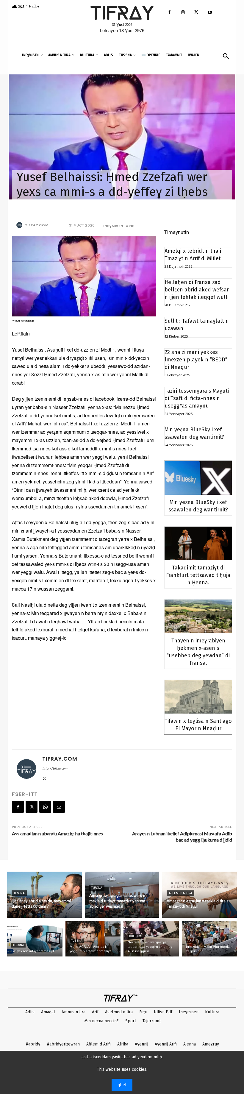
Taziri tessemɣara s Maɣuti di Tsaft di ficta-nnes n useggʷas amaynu (197, 398)
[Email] (59, 807)
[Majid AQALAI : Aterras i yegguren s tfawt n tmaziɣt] (93, 938)
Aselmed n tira (180, 893)
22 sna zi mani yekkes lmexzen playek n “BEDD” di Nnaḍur (196, 359)
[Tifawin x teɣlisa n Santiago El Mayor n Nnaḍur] (198, 697)
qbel (122, 1084)
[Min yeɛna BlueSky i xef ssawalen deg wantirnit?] (198, 478)
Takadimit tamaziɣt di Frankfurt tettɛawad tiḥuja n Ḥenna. (198, 575)
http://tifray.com (54, 768)
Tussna (19, 893)
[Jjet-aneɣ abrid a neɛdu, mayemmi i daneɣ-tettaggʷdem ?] (44, 895)
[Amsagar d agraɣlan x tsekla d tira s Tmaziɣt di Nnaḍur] (199, 895)
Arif (130, 226)
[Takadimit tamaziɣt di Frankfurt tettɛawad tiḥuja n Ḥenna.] (198, 543)
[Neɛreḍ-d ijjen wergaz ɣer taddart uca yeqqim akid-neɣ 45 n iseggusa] (151, 938)
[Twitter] (196, 12)
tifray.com (37, 225)
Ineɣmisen (113, 226)
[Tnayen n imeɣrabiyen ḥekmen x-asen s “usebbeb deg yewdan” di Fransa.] (198, 616)
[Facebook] (169, 12)
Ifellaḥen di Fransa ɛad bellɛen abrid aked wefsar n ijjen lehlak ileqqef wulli (197, 289)
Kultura (135, 936)
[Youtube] (209, 12)
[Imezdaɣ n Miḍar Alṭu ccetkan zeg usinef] (209, 938)
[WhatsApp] (45, 807)
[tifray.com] (20, 225)
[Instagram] (183, 12)
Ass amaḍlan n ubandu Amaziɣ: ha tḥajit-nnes (57, 833)
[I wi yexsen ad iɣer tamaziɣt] (34, 938)
